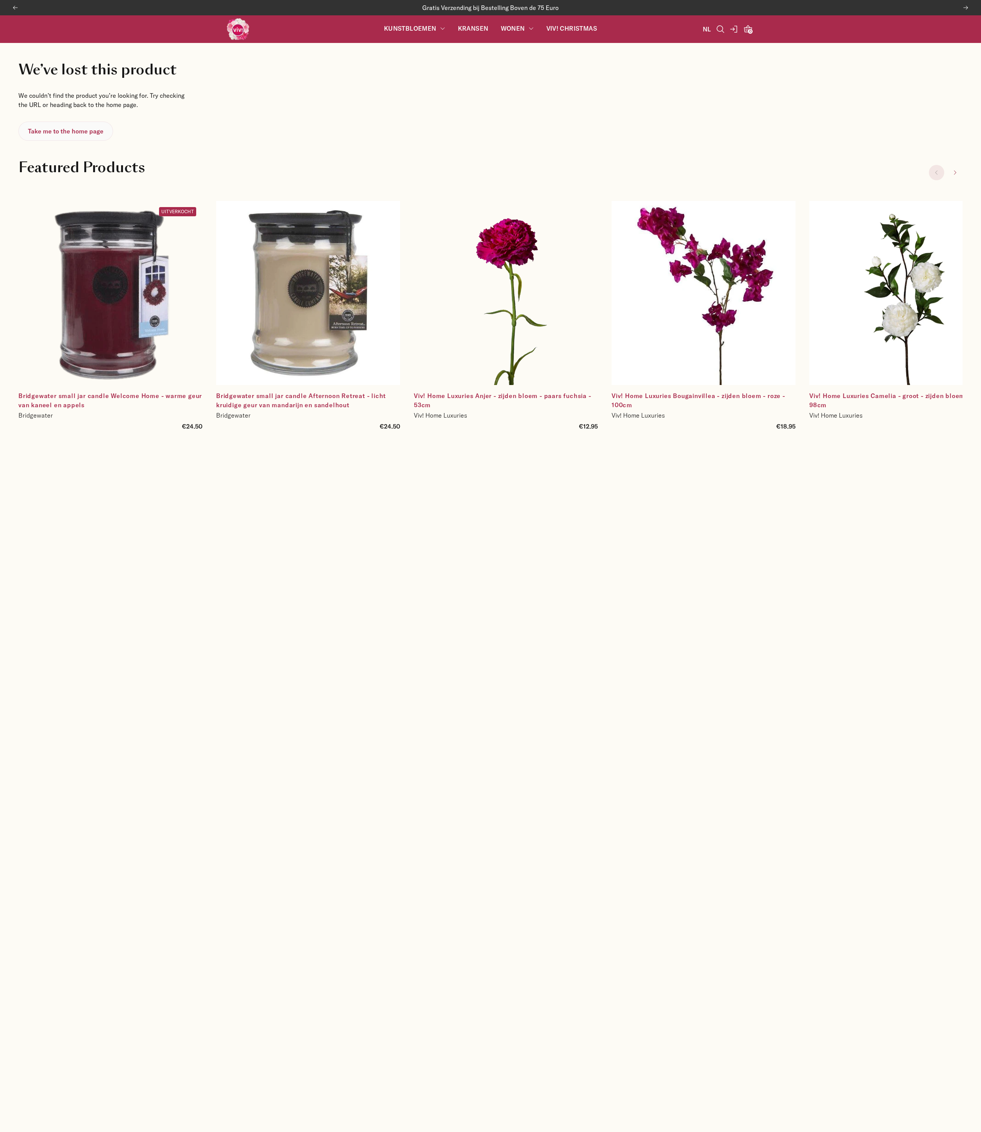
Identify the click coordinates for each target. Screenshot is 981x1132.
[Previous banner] (15, 7)
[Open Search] (720, 29)
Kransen (473, 28)
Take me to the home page (65, 131)
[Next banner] (966, 7)
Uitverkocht (177, 211)
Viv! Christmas (571, 28)
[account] (734, 29)
